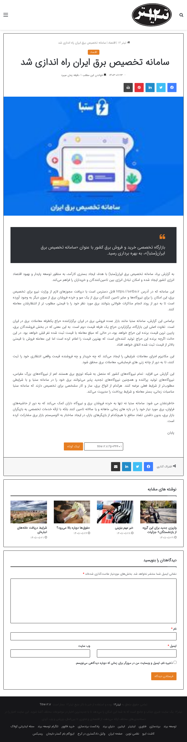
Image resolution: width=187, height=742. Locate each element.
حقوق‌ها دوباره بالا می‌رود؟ (73, 527)
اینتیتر (131, 726)
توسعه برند (170, 726)
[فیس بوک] (172, 87)
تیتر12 (117, 704)
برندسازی (154, 726)
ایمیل (172, 646)
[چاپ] (128, 87)
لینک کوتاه (73, 446)
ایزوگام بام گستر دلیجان (60, 733)
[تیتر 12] (152, 15)
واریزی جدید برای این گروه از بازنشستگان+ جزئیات (160, 530)
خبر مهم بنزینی (124, 527)
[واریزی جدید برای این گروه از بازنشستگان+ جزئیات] (158, 512)
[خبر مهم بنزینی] (115, 512)
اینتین (121, 726)
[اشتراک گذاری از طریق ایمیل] (115, 466)
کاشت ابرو (148, 733)
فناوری (142, 726)
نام (174, 628)
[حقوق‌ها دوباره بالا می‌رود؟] (72, 512)
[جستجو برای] (181, 17)
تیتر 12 (122, 42)
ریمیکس (38, 733)
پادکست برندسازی (88, 726)
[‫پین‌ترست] (139, 87)
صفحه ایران (115, 733)
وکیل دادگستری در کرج (91, 733)
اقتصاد (112, 42)
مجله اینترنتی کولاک (22, 726)
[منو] (5, 17)
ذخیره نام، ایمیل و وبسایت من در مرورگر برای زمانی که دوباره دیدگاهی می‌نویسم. (124, 663)
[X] (161, 87)
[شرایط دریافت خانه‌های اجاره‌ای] (28, 512)
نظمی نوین (132, 733)
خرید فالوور (68, 726)
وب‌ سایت (84, 646)
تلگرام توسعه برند (48, 726)
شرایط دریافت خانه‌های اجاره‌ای (32, 530)
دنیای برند (108, 726)
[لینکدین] (150, 87)
